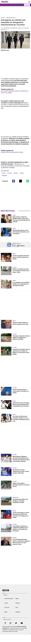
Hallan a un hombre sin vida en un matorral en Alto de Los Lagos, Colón (21, 270)
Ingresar (27, 5)
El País (15, 267)
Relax (14, 510)
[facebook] (5, 623)
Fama (14, 215)
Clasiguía (17, 612)
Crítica (6, 603)
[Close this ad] (30, 633)
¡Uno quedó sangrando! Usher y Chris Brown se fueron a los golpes (14, 91)
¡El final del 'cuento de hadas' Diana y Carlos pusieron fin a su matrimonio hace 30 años (21, 404)
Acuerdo (9, 173)
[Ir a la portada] (4, 2)
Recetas (17, 603)
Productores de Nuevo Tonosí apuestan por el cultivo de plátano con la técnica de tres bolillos (21, 352)
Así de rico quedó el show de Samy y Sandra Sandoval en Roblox (21, 257)
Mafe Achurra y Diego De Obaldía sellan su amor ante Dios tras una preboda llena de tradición (21, 219)
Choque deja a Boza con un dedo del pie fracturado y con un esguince (21, 232)
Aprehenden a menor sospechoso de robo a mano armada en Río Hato (21, 471)
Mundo (15, 537)
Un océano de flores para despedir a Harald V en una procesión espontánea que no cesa (21, 419)
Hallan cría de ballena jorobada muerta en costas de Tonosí (21, 485)
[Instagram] (10, 623)
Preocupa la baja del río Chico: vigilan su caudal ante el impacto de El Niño (21, 337)
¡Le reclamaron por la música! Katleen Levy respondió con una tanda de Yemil (21, 284)
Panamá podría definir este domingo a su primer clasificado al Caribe (20, 501)
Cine (16, 607)
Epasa (17, 598)
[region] (15, 12)
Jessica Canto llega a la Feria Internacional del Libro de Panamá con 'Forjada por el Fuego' (21, 515)
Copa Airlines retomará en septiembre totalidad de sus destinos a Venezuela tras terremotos (20, 528)
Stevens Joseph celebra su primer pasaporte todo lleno (20, 323)
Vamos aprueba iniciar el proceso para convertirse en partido (21, 391)
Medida (16, 173)
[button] (13, 181)
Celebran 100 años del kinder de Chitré (12, 152)
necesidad (4, 175)
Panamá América (9, 598)
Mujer (6, 612)
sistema (22, 173)
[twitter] (16, 623)
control (3, 173)
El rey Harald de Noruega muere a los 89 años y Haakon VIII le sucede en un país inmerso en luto (21, 542)
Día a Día (7, 607)
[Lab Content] (15, 591)
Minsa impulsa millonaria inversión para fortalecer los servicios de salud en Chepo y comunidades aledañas (21, 459)
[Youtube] (22, 623)
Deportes (15, 497)
